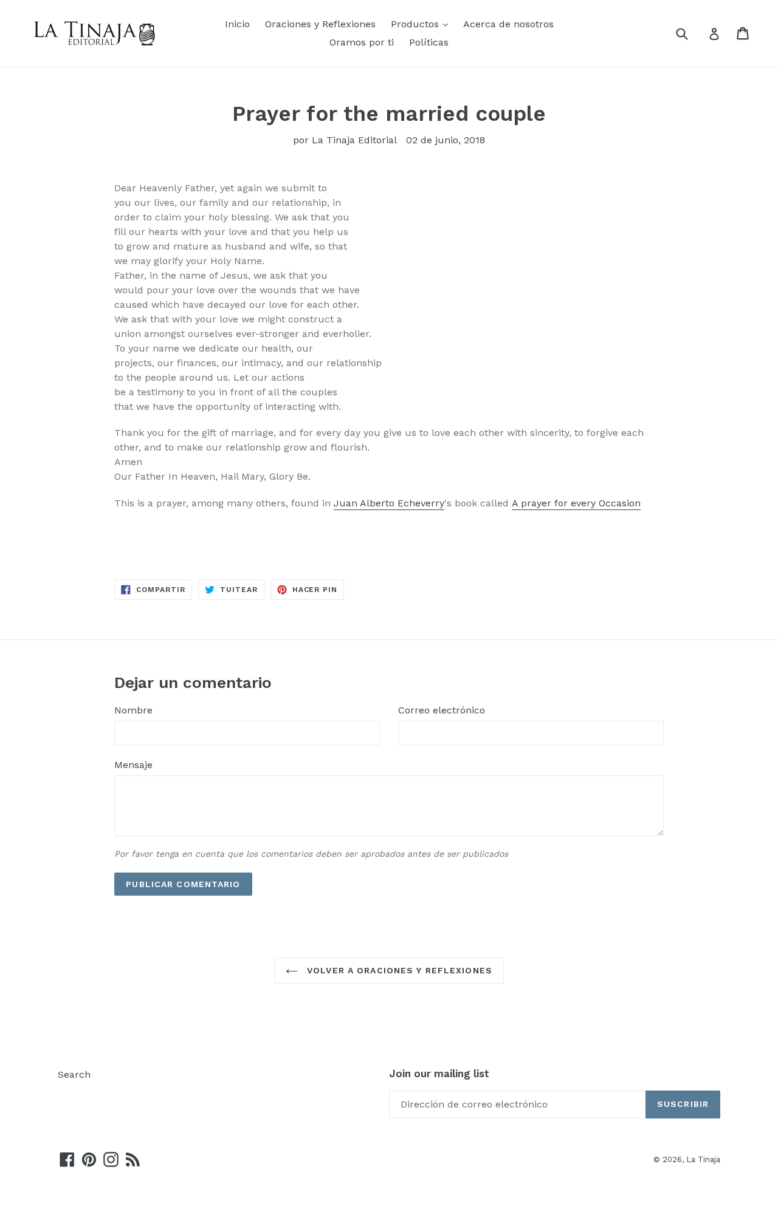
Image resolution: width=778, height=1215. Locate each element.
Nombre (133, 710)
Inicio (237, 24)
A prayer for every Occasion (576, 503)
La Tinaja (703, 1159)
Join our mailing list (439, 1073)
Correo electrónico (441, 710)
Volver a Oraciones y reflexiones (398, 970)
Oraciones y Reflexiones (320, 24)
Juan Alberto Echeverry (389, 503)
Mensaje (133, 765)
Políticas (429, 42)
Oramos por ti (361, 42)
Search (74, 1074)
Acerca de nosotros (508, 24)
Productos (416, 24)
